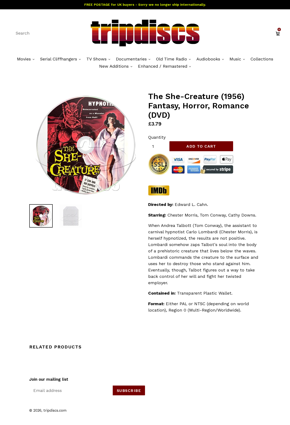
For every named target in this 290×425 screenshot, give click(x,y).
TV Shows (99, 59)
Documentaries (134, 59)
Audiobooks (211, 59)
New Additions (116, 66)
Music (238, 59)
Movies (27, 59)
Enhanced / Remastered (165, 66)
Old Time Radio (174, 59)
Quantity (157, 137)
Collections (262, 59)
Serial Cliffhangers (61, 59)
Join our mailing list (48, 379)
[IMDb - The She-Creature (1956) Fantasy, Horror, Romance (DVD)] (158, 194)
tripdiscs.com (55, 410)
